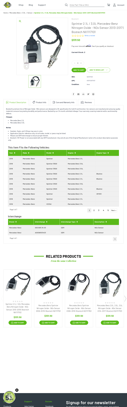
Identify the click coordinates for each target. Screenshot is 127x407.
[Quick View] (15, 292)
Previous (2, 298)
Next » (113, 210)
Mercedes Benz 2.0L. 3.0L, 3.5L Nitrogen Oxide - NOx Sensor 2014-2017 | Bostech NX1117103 (110, 308)
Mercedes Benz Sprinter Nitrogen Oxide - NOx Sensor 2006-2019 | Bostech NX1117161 (48, 308)
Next (125, 298)
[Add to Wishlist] (20, 292)
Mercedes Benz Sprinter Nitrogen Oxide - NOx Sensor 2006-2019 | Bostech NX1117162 (79, 308)
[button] (9, 397)
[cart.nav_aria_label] (108, 5)
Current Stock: (78, 52)
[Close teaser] (17, 390)
